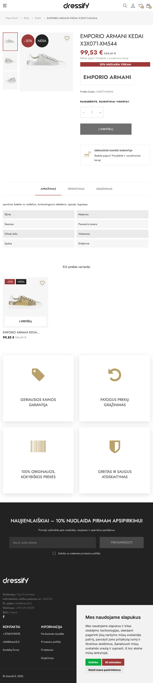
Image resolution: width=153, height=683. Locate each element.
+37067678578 (11, 634)
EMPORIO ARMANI (107, 77)
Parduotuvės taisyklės (52, 634)
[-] (83, 112)
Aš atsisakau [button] (113, 662)
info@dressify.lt (11, 642)
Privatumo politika (51, 642)
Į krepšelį (106, 129)
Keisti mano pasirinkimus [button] (104, 669)
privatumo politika (90, 553)
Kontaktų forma (11, 650)
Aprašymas (48, 189)
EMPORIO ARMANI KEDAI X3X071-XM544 (20, 332)
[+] (100, 112)
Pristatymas (76, 189)
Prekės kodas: (88, 91)
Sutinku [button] (93, 662)
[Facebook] (3, 616)
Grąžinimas (104, 189)
